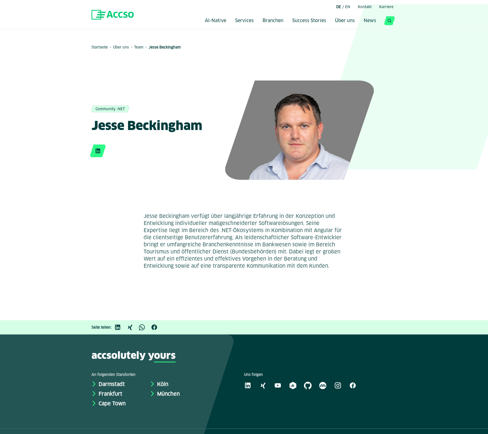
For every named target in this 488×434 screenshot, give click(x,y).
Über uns (345, 20)
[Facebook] (157, 327)
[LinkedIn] (120, 327)
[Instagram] (338, 385)
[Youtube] (278, 385)
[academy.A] (293, 385)
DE (338, 7)
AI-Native (215, 20)
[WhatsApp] (145, 327)
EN (347, 7)
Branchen (273, 20)
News (370, 20)
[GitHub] (308, 385)
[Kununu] (323, 385)
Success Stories (309, 20)
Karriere (386, 7)
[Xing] (132, 327)
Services (244, 20)
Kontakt (365, 7)
